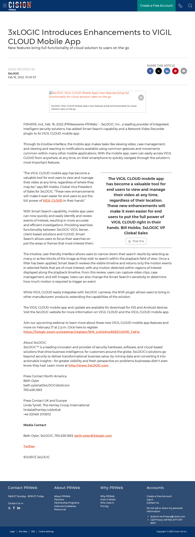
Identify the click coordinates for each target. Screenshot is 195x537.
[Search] (190, 5)
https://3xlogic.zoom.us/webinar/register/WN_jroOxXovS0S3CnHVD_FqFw (81, 332)
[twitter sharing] (158, 71)
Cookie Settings (46, 531)
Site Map (23, 531)
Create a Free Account (156, 5)
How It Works (108, 499)
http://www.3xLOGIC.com (88, 365)
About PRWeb (62, 496)
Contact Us (14, 503)
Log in (150, 499)
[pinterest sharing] (175, 71)
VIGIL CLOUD (52, 200)
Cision (177, 531)
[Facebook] (14, 508)
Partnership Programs (66, 502)
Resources (60, 509)
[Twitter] (10, 508)
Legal (12, 531)
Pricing (104, 506)
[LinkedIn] (18, 508)
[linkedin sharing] (167, 71)
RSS (33, 531)
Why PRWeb (107, 496)
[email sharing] (184, 71)
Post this (138, 241)
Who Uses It (107, 502)
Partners (59, 499)
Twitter (29, 446)
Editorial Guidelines (65, 506)
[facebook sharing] (150, 71)
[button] (97, 95)
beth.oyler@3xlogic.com (93, 436)
